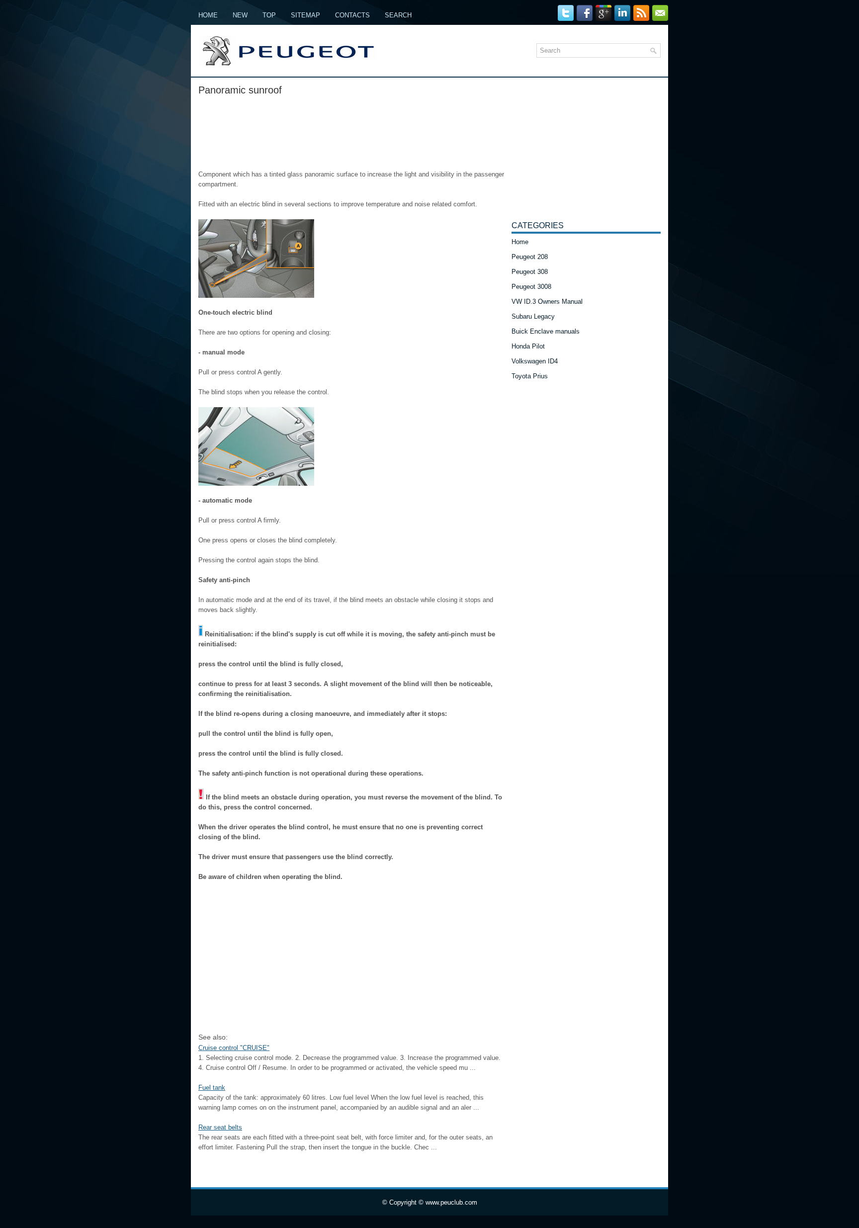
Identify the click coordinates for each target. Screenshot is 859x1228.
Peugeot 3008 (531, 286)
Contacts (352, 15)
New (240, 15)
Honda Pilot (528, 346)
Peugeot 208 (530, 257)
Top (269, 15)
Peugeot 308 (530, 271)
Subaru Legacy (533, 316)
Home (208, 15)
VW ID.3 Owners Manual (547, 301)
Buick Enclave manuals (546, 331)
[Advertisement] (351, 130)
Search (398, 15)
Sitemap (305, 15)
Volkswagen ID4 (535, 361)
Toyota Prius (530, 376)
